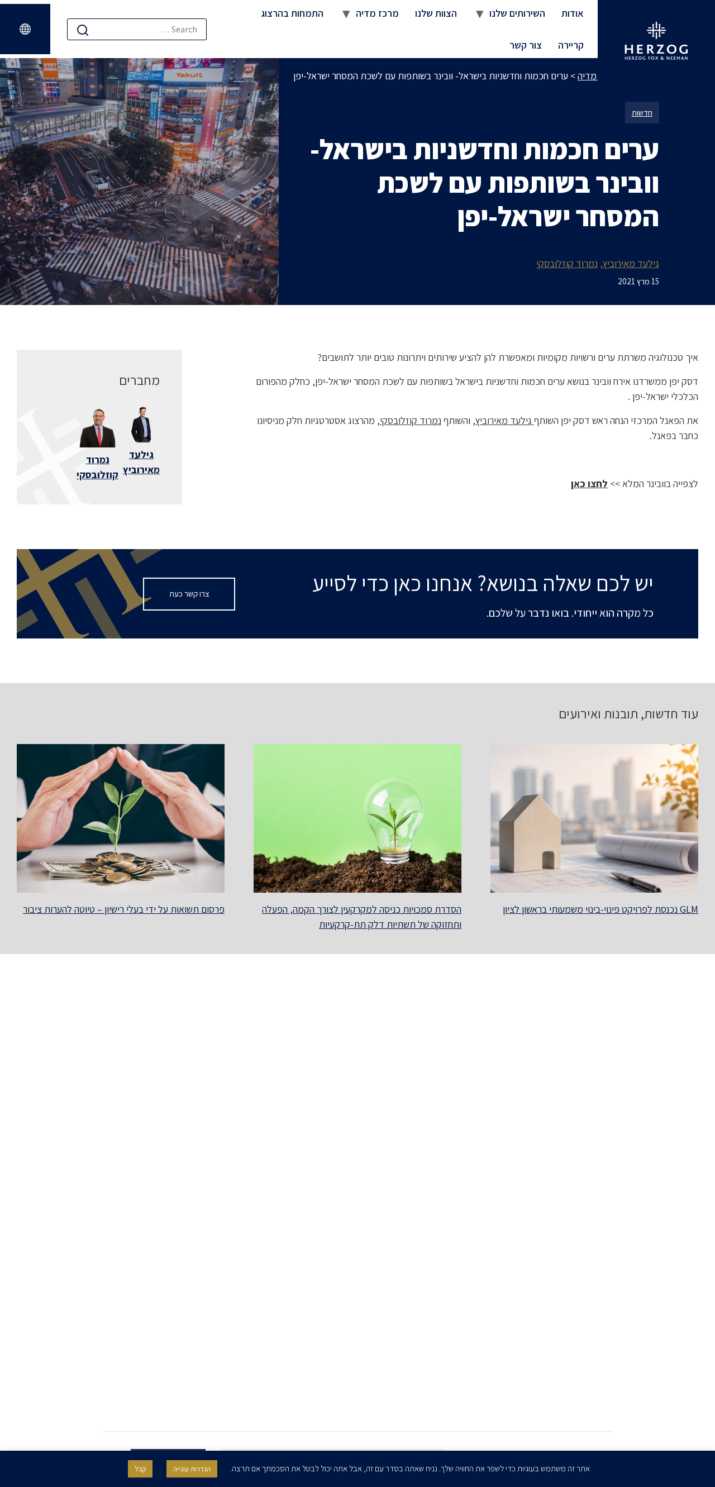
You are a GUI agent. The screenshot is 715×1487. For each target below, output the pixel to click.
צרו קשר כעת (189, 593)
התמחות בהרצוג (292, 13)
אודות (572, 13)
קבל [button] (140, 1469)
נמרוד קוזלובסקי (567, 263)
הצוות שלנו (436, 13)
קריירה (571, 45)
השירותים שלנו (517, 13)
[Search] (82, 29)
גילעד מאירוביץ (631, 263)
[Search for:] (137, 29)
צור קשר (525, 45)
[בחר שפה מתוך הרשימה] (25, 29)
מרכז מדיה (377, 13)
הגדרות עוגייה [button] (192, 1469)
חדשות (642, 112)
